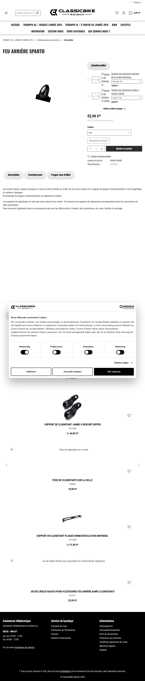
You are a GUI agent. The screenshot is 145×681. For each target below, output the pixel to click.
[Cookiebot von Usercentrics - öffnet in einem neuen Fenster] (121, 307)
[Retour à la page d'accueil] (72, 12)
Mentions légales (107, 646)
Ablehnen (31, 371)
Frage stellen (16, 297)
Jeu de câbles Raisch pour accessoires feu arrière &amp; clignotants (73, 591)
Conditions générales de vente (113, 642)
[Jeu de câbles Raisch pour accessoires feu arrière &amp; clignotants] (72, 573)
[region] (42, 95)
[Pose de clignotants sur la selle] (72, 462)
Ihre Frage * (9, 252)
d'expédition (65, 671)
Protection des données (110, 638)
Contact (54, 634)
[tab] (13, 175)
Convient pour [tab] (35, 174)
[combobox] (24, 13)
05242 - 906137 (10, 631)
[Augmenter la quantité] (102, 149)
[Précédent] (6, 465)
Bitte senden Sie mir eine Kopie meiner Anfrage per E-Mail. (35, 283)
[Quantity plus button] (98, 80)
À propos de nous (59, 626)
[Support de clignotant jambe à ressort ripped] (106, 96)
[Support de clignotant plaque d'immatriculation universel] (72, 518)
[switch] (57, 352)
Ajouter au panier (124, 148)
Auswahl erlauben (72, 371)
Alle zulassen (114, 371)
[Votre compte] (123, 13)
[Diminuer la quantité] (90, 149)
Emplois (103, 650)
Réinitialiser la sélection (98, 141)
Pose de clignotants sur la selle (72, 480)
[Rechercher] (37, 13)
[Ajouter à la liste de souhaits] (129, 416)
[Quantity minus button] (93, 80)
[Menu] (6, 13)
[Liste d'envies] (117, 13)
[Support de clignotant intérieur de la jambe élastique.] (106, 80)
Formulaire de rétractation (63, 630)
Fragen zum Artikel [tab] (60, 174)
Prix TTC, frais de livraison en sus (100, 120)
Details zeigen (122, 362)
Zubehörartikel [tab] (98, 65)
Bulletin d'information (61, 638)
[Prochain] (139, 465)
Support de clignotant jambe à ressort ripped (72, 424)
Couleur (90, 127)
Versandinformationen (110, 630)
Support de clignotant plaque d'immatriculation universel (72, 535)
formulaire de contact (24, 647)
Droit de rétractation (109, 634)
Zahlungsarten (106, 626)
